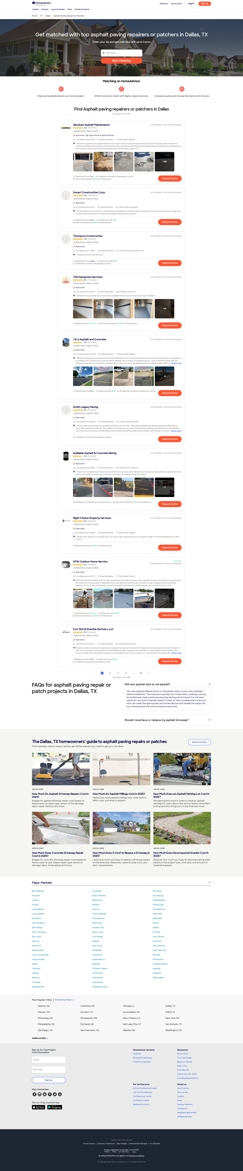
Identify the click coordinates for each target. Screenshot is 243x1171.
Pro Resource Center (142, 1096)
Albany (95, 941)
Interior (35, 9)
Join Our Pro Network (142, 1092)
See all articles (199, 742)
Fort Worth (158, 936)
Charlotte (97, 955)
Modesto (36, 918)
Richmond (158, 959)
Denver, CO (44, 1012)
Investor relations (185, 1104)
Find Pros (137, 1054)
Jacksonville (38, 959)
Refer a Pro (182, 1066)
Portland (157, 891)
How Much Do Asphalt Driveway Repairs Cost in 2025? (60, 795)
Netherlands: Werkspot (138, 1144)
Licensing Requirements (187, 1078)
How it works (183, 1088)
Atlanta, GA (44, 1006)
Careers (180, 1096)
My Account (182, 1054)
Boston (96, 904)
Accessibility (134, 1151)
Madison (157, 973)
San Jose (36, 936)
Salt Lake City (160, 950)
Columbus (97, 982)
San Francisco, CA (89, 1030)
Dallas (156, 927)
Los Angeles (38, 913)
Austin (156, 923)
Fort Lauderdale (40, 955)
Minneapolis (98, 918)
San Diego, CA (45, 1030)
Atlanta (35, 977)
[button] (83, 161)
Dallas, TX (170, 1006)
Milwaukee (158, 977)
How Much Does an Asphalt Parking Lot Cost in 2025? (181, 795)
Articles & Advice (81, 9)
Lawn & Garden (58, 9)
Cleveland (97, 977)
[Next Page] (148, 673)
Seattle (156, 968)
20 (141, 673)
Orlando (36, 968)
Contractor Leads (141, 1100)
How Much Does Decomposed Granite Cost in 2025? (180, 854)
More (69, 9)
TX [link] (41, 16)
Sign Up (205, 3)
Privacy (107, 1151)
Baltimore (97, 900)
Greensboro (98, 959)
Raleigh (96, 964)
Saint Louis (97, 932)
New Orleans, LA (131, 1018)
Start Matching (121, 60)
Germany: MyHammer (106, 1144)
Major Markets (42, 883)
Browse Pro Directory (142, 1058)
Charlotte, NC (87, 1006)
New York (97, 945)
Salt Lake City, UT (132, 1024)
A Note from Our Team (187, 1074)
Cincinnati (97, 973)
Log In (191, 3)
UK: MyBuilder (155, 1144)
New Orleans (99, 895)
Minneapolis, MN (88, 1018)
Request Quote (170, 178)
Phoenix (36, 895)
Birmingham (38, 891)
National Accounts (141, 1104)
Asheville (97, 950)
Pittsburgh (158, 904)
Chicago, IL (129, 1006)
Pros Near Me (183, 1070)
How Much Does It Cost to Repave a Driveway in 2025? (121, 854)
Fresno (35, 904)
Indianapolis (38, 986)
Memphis (157, 913)
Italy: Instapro (122, 1144)
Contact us (182, 1108)
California (114, 1151)
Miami (35, 964)
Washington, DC (174, 1030)
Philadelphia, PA (46, 1024)
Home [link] (34, 16)
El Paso (156, 932)
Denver (35, 941)
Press (179, 1100)
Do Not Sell (123, 1151)
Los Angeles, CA (131, 1012)
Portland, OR (87, 1024)
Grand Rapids (99, 913)
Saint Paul (97, 923)
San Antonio (159, 945)
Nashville (157, 918)
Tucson (35, 900)
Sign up (49, 1080)
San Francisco (39, 932)
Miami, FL (170, 1012)
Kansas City (98, 927)
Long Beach (38, 909)
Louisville (97, 891)
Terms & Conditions (136, 1156)
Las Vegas (97, 936)
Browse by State (63, 999)
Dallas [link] (47, 16)
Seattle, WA (129, 1030)
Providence (159, 909)
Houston (157, 941)
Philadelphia (159, 900)
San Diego (37, 927)
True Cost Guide (184, 1058)
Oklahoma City (100, 986)
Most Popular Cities (42, 1000)
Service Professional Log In (145, 1088)
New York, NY (172, 1018)
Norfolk (156, 955)
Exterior (45, 9)
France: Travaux (89, 1144)
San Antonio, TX (174, 1024)
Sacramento (38, 923)
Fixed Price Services (142, 1062)
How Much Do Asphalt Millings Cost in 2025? (119, 793)
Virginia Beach (160, 964)
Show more (177, 363)
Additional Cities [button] (39, 1038)
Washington (38, 950)
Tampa (35, 973)
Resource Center (184, 1062)
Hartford (36, 945)
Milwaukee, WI (45, 1018)
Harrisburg (158, 895)
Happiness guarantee (186, 1112)
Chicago (36, 982)
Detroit (96, 909)
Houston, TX (86, 1012)
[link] (121, 127)
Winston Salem (100, 968)
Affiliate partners (184, 1116)
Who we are (182, 1092)
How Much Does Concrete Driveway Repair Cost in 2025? (57, 854)
